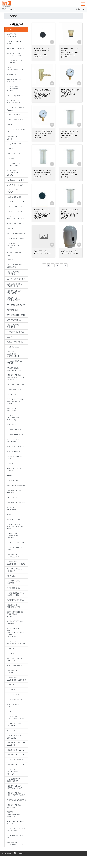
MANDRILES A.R (13, 519)
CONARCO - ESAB (14, 212)
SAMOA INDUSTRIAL (15, 447)
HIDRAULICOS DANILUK (13, 326)
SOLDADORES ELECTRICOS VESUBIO (16, 679)
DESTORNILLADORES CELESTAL (16, 744)
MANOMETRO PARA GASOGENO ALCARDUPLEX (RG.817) (70, 93)
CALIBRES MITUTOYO (16, 305)
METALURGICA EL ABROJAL (14, 362)
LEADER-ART (12, 498)
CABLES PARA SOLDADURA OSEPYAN (13, 536)
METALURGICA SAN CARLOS (15, 622)
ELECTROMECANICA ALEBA (15, 109)
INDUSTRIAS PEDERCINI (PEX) (14, 606)
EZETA (9, 337)
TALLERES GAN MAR (15, 384)
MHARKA (10, 149)
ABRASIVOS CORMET (16, 666)
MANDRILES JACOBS (15, 202)
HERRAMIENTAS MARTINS (14, 806)
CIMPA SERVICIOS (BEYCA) (14, 191)
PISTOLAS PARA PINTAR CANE (13, 165)
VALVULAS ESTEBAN (15, 48)
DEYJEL (10, 229)
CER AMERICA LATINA (16, 279)
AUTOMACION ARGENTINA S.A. (13, 102)
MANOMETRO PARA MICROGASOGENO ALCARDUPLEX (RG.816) (43, 134)
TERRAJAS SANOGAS (15, 543)
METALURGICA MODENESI (13, 441)
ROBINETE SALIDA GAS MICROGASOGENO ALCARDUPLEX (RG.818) (42, 94)
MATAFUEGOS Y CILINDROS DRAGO (15, 54)
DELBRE (10, 260)
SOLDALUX (11, 75)
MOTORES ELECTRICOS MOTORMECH (13, 354)
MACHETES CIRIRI (14, 197)
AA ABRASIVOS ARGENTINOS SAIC (15, 369)
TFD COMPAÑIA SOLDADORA (13, 780)
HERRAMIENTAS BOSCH (14, 138)
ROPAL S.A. (11, 576)
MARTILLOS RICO (14, 700)
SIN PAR (10, 649)
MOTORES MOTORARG (12, 409)
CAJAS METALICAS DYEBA (14, 549)
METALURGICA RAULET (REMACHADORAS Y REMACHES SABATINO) (15, 632)
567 (65, 265)
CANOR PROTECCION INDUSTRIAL (16, 829)
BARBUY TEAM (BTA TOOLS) (15, 470)
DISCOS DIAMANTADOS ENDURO (13, 814)
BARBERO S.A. (13, 125)
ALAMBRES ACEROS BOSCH (15, 822)
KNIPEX (10, 514)
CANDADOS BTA (14, 320)
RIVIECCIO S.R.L (13, 588)
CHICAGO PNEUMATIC (16, 800)
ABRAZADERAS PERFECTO (13, 706)
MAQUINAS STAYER (15, 144)
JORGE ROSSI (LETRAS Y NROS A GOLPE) (15, 173)
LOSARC (10, 464)
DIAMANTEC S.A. (14, 154)
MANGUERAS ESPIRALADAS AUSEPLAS (13, 89)
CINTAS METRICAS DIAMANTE (14, 737)
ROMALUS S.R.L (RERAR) (13, 582)
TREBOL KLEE (13, 347)
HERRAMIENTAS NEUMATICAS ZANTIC (16, 794)
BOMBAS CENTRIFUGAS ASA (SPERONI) (15, 417)
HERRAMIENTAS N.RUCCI (14, 80)
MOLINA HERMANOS (16, 485)
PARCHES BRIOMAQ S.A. (15, 836)
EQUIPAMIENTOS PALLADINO (14, 725)
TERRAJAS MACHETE (15, 180)
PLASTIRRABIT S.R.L (15, 600)
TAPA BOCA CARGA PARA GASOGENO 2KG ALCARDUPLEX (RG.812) (70, 173)
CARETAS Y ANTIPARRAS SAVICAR (16, 643)
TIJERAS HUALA (13, 115)
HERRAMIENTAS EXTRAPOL (14, 491)
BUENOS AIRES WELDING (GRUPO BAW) (15, 526)
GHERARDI (11, 690)
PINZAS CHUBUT (14, 430)
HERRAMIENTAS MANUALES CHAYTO (15, 844)
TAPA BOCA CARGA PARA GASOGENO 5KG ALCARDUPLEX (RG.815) (70, 134)
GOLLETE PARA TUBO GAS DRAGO (42, 252)
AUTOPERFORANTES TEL (16, 254)
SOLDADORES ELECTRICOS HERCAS (16, 563)
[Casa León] (41, 4)
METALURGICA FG (14, 695)
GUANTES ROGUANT (15, 239)
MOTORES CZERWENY (12, 35)
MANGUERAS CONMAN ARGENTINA (16, 718)
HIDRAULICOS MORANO (13, 273)
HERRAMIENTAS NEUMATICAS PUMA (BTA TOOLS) (15, 377)
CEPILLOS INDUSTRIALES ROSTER (13, 772)
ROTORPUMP (13, 310)
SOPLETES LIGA (13, 452)
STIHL (9, 712)
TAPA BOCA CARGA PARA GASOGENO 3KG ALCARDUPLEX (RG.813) (42, 173)
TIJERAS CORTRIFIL (15, 120)
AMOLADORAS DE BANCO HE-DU (14, 660)
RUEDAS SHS (12, 481)
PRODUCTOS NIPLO (15, 332)
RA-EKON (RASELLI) (15, 96)
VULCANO (11, 685)
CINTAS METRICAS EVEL (14, 42)
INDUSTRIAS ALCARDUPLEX (13, 299)
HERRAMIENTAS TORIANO (14, 672)
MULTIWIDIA (12, 425)
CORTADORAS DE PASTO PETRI (14, 285)
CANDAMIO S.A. (13, 159)
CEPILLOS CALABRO (15, 760)
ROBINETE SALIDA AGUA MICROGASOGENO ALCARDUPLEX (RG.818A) (69, 52)
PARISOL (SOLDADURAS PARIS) (16, 218)
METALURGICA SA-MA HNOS (16, 131)
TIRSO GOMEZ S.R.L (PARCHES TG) (15, 594)
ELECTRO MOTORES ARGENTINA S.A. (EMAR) (15, 401)
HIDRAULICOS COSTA (16, 234)
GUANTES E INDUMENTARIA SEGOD (13, 246)
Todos (9, 29)
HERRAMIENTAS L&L (15, 755)
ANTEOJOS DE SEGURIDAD (13, 508)
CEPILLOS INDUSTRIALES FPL (15, 68)
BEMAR (10, 476)
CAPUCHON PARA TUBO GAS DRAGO (69, 252)
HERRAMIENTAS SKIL (16, 765)
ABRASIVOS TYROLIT (16, 342)
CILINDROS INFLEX (15, 185)
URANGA (10, 654)
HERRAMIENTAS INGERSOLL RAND (14, 787)
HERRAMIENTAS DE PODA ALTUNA (15, 556)
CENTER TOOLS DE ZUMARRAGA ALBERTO (15, 614)
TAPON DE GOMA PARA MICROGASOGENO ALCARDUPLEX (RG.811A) (42, 214)
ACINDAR (11, 731)
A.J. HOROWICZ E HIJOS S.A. (14, 570)
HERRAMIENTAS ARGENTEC (14, 292)
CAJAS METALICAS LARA (14, 457)
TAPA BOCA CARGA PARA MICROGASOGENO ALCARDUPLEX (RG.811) (69, 214)
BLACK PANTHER (14, 389)
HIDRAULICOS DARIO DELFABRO (16, 266)
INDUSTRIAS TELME (15, 750)
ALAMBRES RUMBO (15, 224)
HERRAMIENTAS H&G (16, 502)
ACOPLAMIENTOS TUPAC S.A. (14, 61)
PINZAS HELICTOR (15, 435)
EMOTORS (11, 394)
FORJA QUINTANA (14, 207)
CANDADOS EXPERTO (16, 315)
